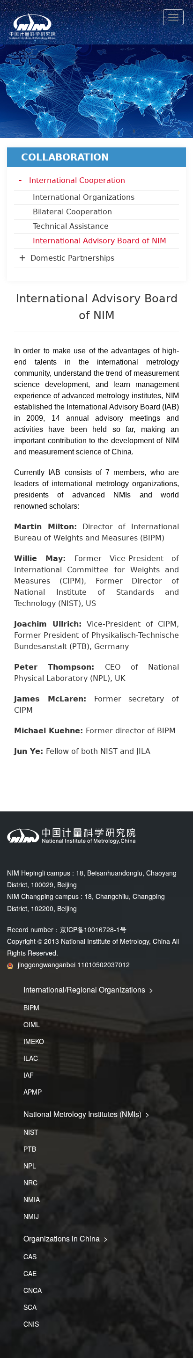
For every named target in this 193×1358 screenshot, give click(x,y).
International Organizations (83, 197)
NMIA (31, 1199)
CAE (30, 1273)
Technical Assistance (71, 226)
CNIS (31, 1324)
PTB (29, 1149)
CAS (30, 1256)
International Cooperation (77, 180)
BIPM (31, 1007)
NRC (30, 1182)
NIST (30, 1132)
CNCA (32, 1290)
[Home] (96, 26)
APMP (32, 1091)
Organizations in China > (65, 1238)
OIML (31, 1024)
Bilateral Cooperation (72, 211)
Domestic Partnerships (72, 258)
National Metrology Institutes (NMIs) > (86, 1114)
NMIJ (31, 1216)
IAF (28, 1075)
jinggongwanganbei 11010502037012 (74, 964)
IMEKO (33, 1041)
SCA (30, 1307)
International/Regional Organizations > (88, 989)
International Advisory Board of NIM (99, 240)
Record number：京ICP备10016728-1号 (66, 929)
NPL (29, 1165)
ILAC (30, 1058)
